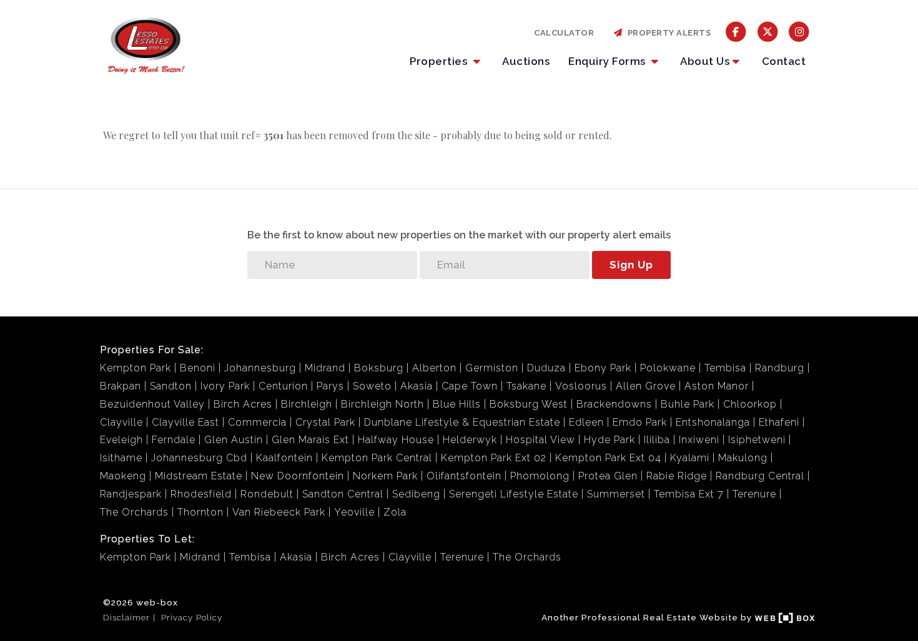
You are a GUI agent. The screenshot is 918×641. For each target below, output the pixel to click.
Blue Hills (457, 404)
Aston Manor (716, 386)
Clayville (121, 422)
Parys (330, 386)
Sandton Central (342, 494)
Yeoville (354, 512)
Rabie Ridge (676, 476)
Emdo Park (640, 422)
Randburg (779, 368)
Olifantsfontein (464, 476)
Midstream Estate (198, 476)
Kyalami (689, 458)
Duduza (546, 368)
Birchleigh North (382, 404)
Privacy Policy (191, 617)
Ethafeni (779, 422)
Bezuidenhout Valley (152, 404)
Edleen (586, 422)
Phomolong (540, 476)
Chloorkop (750, 404)
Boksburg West (529, 404)
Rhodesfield (201, 494)
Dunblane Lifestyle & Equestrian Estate (462, 422)
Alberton (434, 368)
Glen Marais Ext (310, 440)
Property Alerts (667, 32)
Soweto (372, 386)
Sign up (631, 264)
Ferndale (173, 440)
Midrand (325, 368)
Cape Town (470, 386)
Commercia (257, 422)
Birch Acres (243, 404)
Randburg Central (760, 476)
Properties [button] (440, 61)
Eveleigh (121, 440)
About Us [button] (704, 61)
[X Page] (768, 31)
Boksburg (378, 368)
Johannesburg (260, 368)
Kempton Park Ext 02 (493, 458)
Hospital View (540, 440)
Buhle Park (687, 404)
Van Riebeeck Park (278, 512)
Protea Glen (608, 476)
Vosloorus (581, 386)
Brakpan (120, 386)
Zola (395, 512)
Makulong (742, 458)
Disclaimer (126, 617)
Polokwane (668, 368)
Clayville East (185, 422)
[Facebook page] (736, 31)
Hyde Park (609, 440)
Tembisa (725, 368)
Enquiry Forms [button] (608, 61)
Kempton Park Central (377, 458)
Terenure (754, 494)
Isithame (121, 458)
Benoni (197, 368)
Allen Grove (646, 386)
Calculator (564, 32)
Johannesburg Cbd (199, 458)
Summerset (616, 494)
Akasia (416, 386)
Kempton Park (135, 368)
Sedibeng (416, 494)
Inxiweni (699, 440)
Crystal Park (325, 422)
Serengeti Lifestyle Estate (513, 494)
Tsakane (526, 386)
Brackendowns (614, 404)
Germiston (491, 368)
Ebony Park (603, 368)
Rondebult (267, 494)
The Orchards (134, 512)
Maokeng (123, 476)
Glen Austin (233, 440)
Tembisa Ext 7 (689, 494)
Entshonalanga (713, 422)
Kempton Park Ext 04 (608, 458)
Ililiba (657, 440)
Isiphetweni (757, 440)
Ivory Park (225, 386)
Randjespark (131, 494)
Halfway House (396, 440)
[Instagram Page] (799, 31)
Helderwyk (470, 440)
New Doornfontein (297, 476)
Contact (784, 61)
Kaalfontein (284, 458)
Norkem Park (385, 476)
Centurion (283, 386)
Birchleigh (306, 404)
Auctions (526, 61)
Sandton (171, 386)
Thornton (200, 512)
